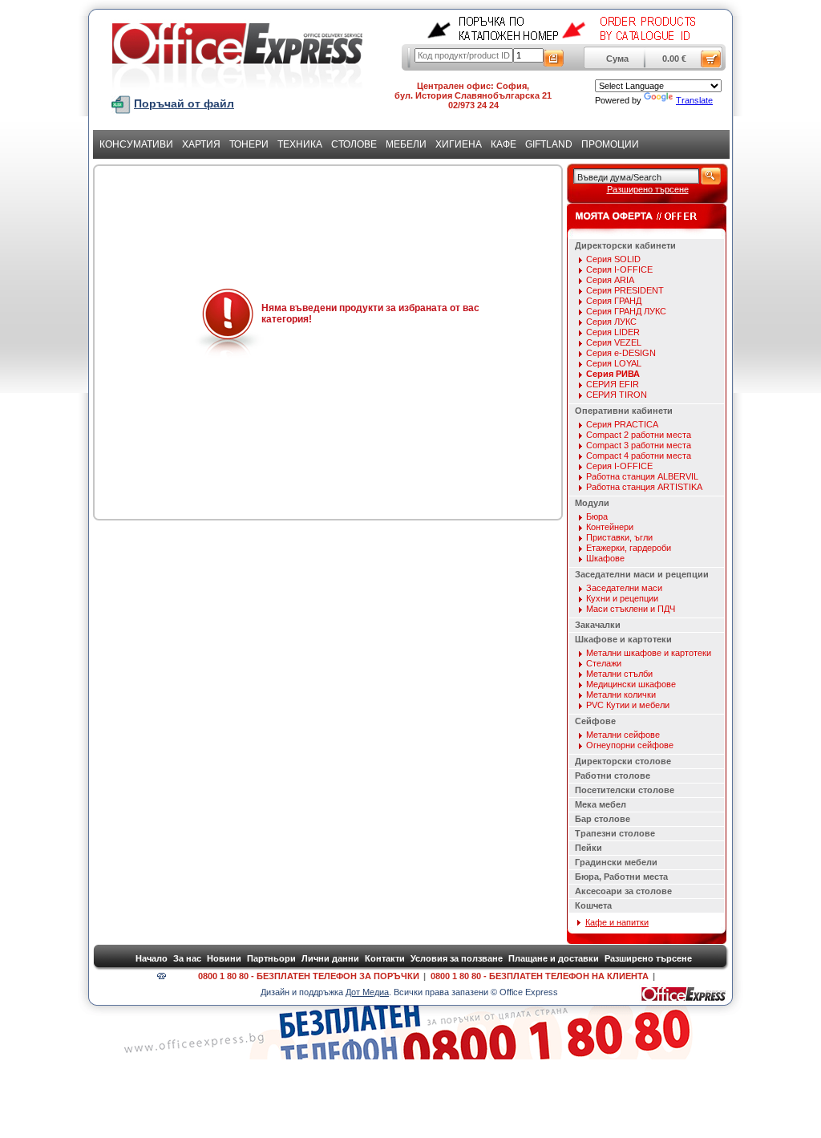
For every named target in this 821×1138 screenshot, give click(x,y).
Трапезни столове (615, 833)
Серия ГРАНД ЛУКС (626, 311)
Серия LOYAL (613, 363)
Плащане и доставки (553, 958)
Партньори (271, 958)
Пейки (588, 847)
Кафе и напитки (617, 922)
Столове (354, 144)
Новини (224, 958)
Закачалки (598, 625)
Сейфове (595, 721)
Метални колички (621, 694)
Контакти (385, 958)
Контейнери (609, 527)
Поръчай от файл (184, 103)
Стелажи (603, 663)
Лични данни (330, 958)
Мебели (406, 144)
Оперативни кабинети (624, 410)
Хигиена (458, 144)
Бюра (597, 516)
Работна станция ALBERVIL (642, 476)
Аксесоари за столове (623, 891)
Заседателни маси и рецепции (642, 574)
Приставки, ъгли (619, 537)
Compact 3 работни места (638, 445)
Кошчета (593, 905)
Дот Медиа (367, 992)
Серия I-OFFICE (619, 269)
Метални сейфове (623, 734)
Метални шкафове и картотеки (648, 653)
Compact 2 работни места (638, 434)
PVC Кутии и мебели (627, 705)
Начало (151, 958)
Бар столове (602, 819)
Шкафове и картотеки (623, 639)
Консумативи (136, 144)
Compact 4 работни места (638, 455)
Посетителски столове (624, 790)
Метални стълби (619, 673)
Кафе (503, 144)
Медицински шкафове (631, 684)
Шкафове (605, 558)
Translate (694, 100)
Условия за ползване (456, 958)
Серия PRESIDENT (625, 290)
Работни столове (612, 775)
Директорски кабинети (625, 245)
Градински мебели (616, 862)
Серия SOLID (613, 259)
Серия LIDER (613, 332)
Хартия (201, 144)
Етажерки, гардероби (628, 548)
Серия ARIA (610, 280)
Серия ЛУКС (611, 321)
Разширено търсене (648, 189)
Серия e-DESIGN (621, 353)
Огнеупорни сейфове (629, 745)
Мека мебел (600, 804)
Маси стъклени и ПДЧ (630, 609)
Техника (299, 144)
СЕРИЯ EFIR (612, 384)
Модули (592, 503)
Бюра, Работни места (621, 876)
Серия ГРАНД (613, 301)
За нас (187, 958)
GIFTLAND (548, 144)
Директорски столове (623, 761)
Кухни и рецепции (622, 598)
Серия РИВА (613, 374)
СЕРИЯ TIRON (616, 394)
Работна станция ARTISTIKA (644, 487)
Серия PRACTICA (622, 424)
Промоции (610, 144)
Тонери (249, 144)
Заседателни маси (624, 588)
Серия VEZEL (613, 342)
